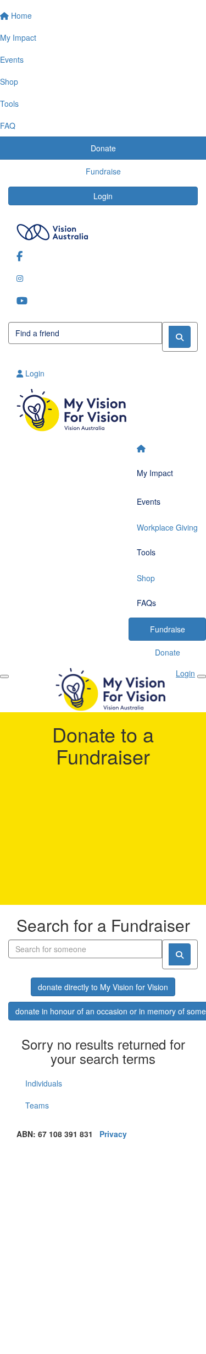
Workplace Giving (167, 527)
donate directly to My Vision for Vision (103, 986)
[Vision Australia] (103, 229)
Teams (37, 1105)
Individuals (43, 1083)
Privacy (113, 1133)
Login (103, 195)
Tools (146, 552)
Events (148, 501)
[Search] (180, 337)
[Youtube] (103, 300)
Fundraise (167, 629)
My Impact (155, 472)
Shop (146, 577)
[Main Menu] (4, 676)
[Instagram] (103, 278)
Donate (167, 652)
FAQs (146, 602)
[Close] (201, 676)
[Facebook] (103, 255)
